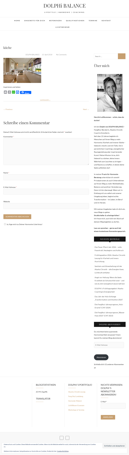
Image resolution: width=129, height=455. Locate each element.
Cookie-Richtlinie (63, 451)
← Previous (7, 109)
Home (17, 21)
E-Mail (104, 402)
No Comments (61, 55)
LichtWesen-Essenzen (76, 405)
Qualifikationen (75, 21)
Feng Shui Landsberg (75, 396)
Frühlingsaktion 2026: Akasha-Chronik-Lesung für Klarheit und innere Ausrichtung (110, 258)
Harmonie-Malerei (75, 401)
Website (6, 201)
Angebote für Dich (34, 21)
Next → (86, 109)
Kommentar (8, 137)
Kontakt (106, 21)
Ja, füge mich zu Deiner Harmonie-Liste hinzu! (24, 224)
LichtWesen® (63, 27)
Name (6, 173)
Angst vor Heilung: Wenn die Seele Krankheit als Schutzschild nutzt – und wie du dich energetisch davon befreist (110, 280)
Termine (93, 21)
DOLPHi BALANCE (64, 6)
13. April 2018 (47, 55)
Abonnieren (101, 357)
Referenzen (55, 21)
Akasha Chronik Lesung (76, 392)
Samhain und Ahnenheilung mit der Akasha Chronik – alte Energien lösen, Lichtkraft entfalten (109, 269)
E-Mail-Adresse (10, 187)
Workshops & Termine (76, 410)
